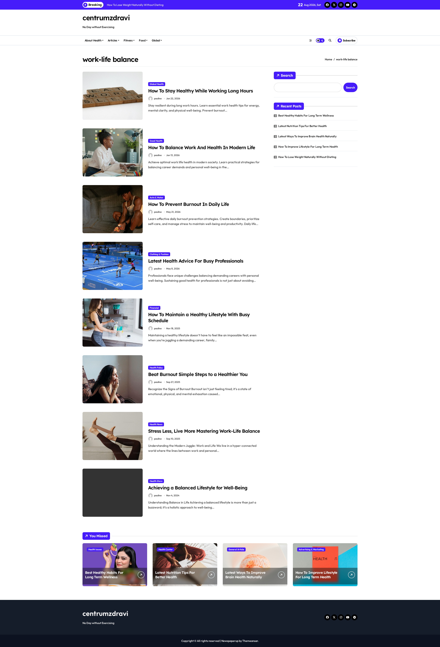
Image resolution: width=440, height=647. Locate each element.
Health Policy (156, 367)
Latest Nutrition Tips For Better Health (302, 126)
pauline (158, 98)
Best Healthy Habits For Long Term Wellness (306, 115)
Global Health (157, 84)
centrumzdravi (106, 17)
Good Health (156, 140)
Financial (154, 307)
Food (142, 40)
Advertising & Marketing (311, 549)
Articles (112, 40)
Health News (156, 424)
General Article (236, 549)
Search (287, 75)
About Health (93, 40)
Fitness (128, 40)
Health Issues (95, 549)
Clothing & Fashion (159, 254)
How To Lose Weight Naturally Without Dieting (307, 157)
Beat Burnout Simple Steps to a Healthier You (198, 374)
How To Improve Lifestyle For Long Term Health (308, 146)
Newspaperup (229, 641)
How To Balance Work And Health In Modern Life (201, 147)
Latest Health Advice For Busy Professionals (195, 261)
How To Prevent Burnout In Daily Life (188, 204)
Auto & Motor (156, 197)
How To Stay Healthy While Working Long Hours (200, 91)
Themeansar (250, 641)
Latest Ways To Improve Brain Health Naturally (307, 136)
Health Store (156, 481)
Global (156, 40)
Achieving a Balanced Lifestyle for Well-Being (197, 488)
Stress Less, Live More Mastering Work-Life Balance (204, 431)
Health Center (165, 549)
